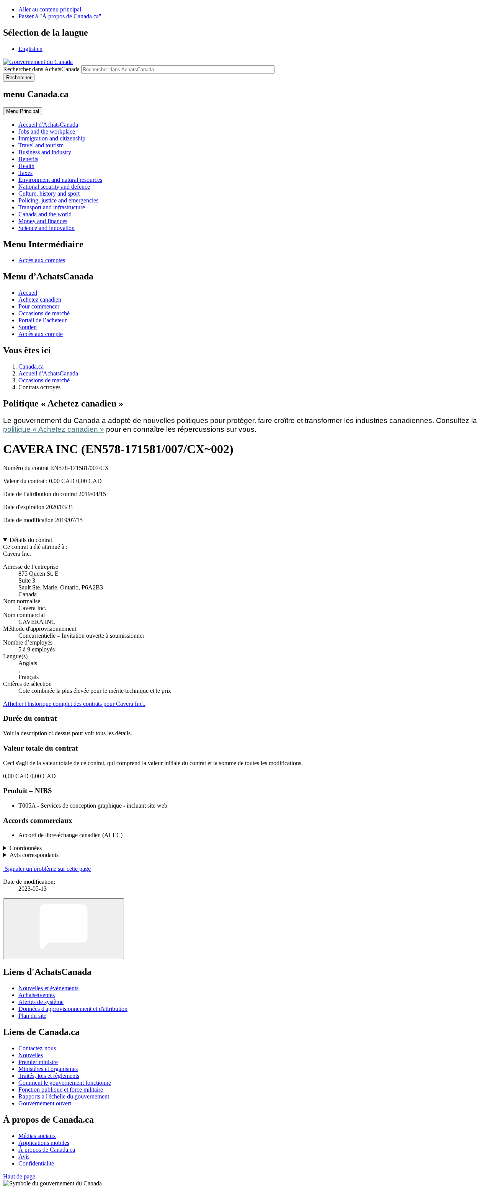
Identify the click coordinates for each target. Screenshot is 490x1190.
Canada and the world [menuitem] (45, 214)
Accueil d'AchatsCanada (48, 373)
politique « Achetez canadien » (53, 429)
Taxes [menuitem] (25, 173)
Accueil (27, 292)
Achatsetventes (36, 995)
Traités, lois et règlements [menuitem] (48, 1075)
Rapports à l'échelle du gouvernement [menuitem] (63, 1096)
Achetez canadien (39, 299)
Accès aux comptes (41, 260)
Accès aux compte (40, 334)
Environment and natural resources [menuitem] (60, 179)
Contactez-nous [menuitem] (37, 1048)
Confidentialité (36, 1163)
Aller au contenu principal (49, 9)
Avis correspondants (34, 855)
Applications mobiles (43, 1142)
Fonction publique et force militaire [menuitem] (60, 1089)
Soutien (27, 327)
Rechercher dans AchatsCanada (41, 69)
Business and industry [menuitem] (44, 152)
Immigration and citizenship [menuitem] (51, 138)
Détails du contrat (31, 540)
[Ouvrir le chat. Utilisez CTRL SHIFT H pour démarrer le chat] (63, 928)
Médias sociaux (37, 1136)
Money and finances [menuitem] (42, 221)
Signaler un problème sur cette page (48, 868)
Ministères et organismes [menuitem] (48, 1069)
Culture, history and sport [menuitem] (49, 193)
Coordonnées (26, 848)
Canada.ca (31, 366)
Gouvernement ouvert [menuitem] (44, 1103)
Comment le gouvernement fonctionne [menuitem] (64, 1082)
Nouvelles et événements (48, 988)
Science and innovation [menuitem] (46, 228)
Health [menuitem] (26, 166)
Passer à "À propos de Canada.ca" (59, 16)
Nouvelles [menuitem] (30, 1055)
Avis (23, 1156)
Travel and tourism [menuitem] (41, 145)
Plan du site (32, 1015)
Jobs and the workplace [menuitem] (46, 131)
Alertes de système (41, 1002)
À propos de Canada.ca (46, 1149)
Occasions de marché (44, 313)
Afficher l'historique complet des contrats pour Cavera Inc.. (74, 703)
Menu (22, 111)
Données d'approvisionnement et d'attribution (72, 1009)
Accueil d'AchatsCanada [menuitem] (48, 124)
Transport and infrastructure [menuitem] (51, 207)
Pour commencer (38, 306)
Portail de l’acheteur (42, 320)
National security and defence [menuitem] (54, 186)
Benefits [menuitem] (28, 159)
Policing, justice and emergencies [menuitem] (58, 200)
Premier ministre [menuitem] (38, 1062)
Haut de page (19, 1176)
